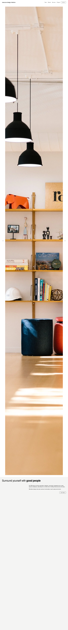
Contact (63, 2)
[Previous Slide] (3, 241)
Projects (58, 2)
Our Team (63, 492)
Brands (49, 2)
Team (46, 2)
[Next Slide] (65, 241)
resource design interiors (8, 2)
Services (54, 2)
